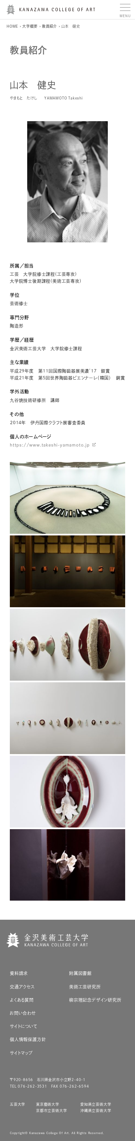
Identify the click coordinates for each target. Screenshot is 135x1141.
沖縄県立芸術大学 (95, 1110)
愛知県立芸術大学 (95, 1104)
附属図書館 (80, 973)
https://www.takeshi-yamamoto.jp (50, 445)
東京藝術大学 (47, 1104)
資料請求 (19, 973)
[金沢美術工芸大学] (51, 11)
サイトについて (23, 1026)
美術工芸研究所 (85, 987)
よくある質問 (22, 1000)
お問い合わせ (23, 1013)
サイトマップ (21, 1053)
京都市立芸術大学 (51, 1110)
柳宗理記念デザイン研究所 (95, 1000)
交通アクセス (22, 987)
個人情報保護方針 (28, 1039)
